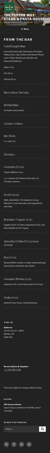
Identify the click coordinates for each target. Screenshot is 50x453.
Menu (26, 29)
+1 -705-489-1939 (12, 370)
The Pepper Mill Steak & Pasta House (24, 17)
